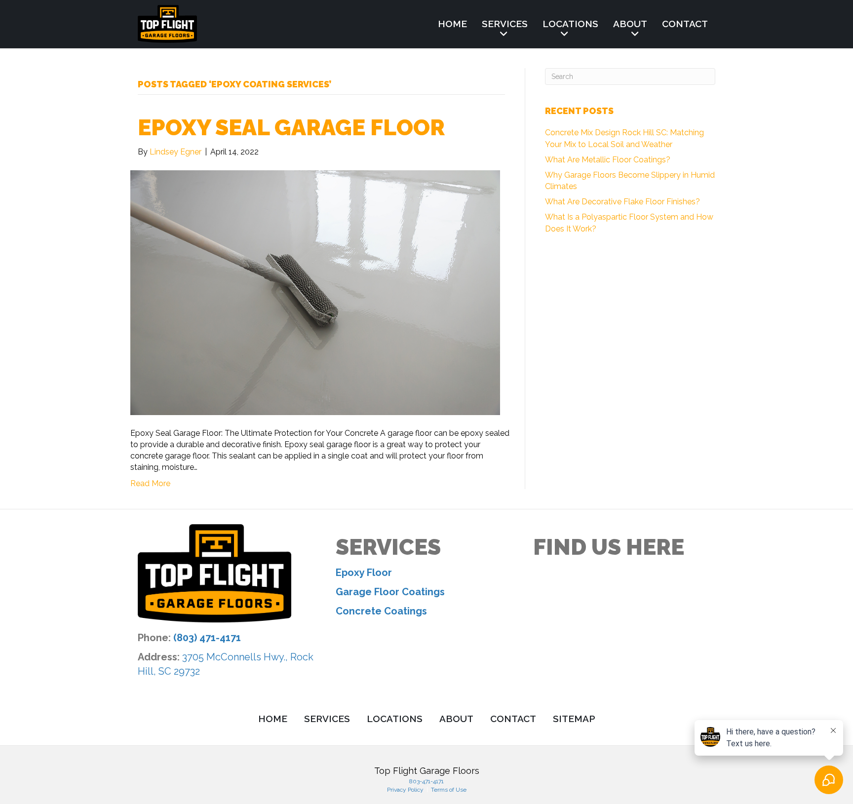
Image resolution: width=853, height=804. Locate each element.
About (630, 23)
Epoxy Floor (364, 572)
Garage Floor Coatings (390, 592)
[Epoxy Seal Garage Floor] (315, 292)
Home (452, 23)
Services (505, 23)
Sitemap (574, 718)
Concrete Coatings (381, 611)
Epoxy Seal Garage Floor (291, 128)
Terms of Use (447, 789)
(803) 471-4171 (207, 638)
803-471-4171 (426, 781)
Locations (570, 23)
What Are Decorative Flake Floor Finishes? (622, 201)
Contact (685, 23)
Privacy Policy (406, 789)
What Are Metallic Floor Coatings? (607, 159)
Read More (150, 483)
